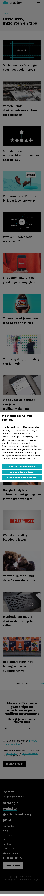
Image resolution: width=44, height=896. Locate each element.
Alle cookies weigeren (22, 472)
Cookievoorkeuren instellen (22, 477)
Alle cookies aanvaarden (22, 466)
